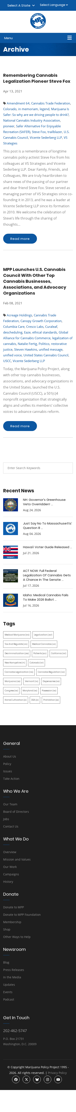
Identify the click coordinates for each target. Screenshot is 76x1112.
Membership (12, 922)
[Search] (66, 468)
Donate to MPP (13, 907)
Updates (9, 985)
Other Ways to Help (17, 937)
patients (39, 653)
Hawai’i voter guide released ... (47, 547)
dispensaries (51, 681)
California (58, 653)
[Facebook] (16, 1079)
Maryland (30, 690)
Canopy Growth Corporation (41, 321)
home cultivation (16, 700)
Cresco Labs (34, 326)
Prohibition (51, 700)
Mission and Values (17, 859)
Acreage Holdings (19, 315)
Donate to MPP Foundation (22, 915)
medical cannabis (44, 644)
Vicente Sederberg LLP (46, 137)
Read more (20, 238)
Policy (7, 764)
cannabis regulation (51, 672)
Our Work (10, 867)
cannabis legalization (19, 672)
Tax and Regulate (16, 644)
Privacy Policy (57, 1073)
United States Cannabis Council (45, 355)
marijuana (12, 681)
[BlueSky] (37, 1079)
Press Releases (13, 970)
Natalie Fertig (27, 344)
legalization (43, 634)
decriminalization (17, 653)
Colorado (9, 109)
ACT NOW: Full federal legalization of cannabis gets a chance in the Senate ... (47, 575)
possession (49, 690)
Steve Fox (39, 132)
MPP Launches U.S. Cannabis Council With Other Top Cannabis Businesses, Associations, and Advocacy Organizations (34, 281)
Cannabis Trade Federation (50, 103)
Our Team (10, 804)
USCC (7, 361)
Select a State (19, 5)
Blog (6, 962)
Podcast (8, 999)
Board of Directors (16, 812)
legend (44, 109)
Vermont (31, 681)
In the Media (12, 977)
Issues (7, 771)
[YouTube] (58, 1079)
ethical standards (44, 332)
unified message (50, 349)
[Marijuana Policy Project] (38, 28)
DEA (35, 700)
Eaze (27, 332)
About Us (9, 756)
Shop (6, 929)
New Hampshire (15, 662)
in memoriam (28, 109)
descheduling (12, 332)
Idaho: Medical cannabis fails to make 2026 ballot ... (45, 597)
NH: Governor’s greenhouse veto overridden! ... (44, 501)
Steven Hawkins (25, 349)
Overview (9, 852)
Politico (44, 344)
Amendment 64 (18, 103)
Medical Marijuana (17, 634)
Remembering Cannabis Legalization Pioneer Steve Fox (36, 78)
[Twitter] (26, 1079)
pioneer (8, 126)
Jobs (6, 819)
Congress (11, 690)
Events (7, 992)
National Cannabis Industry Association (31, 120)
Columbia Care (13, 326)
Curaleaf (51, 326)
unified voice (12, 355)
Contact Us (10, 826)
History (8, 882)
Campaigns (11, 874)
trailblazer (55, 132)
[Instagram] (47, 1079)
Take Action (11, 779)
